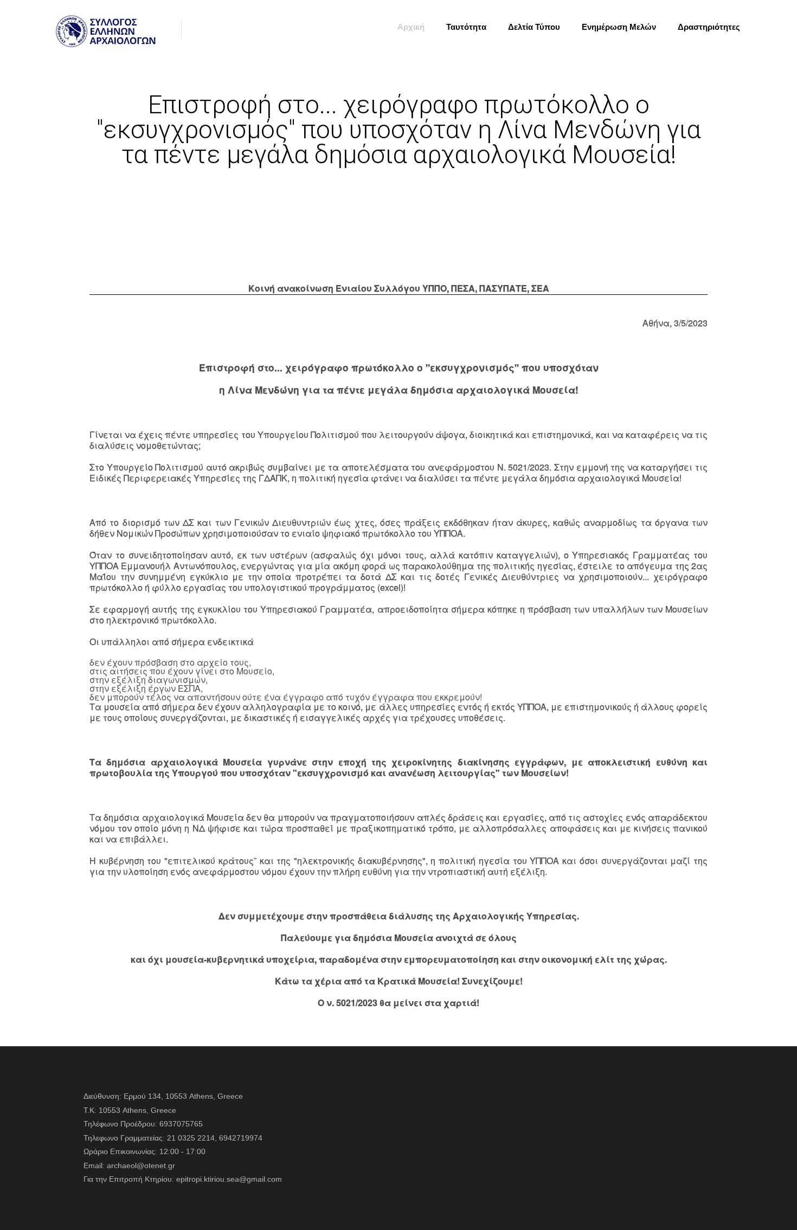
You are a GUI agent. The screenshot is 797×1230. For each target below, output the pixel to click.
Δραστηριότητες (709, 26)
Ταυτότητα (466, 26)
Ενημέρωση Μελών (619, 26)
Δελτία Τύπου (534, 26)
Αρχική (411, 26)
